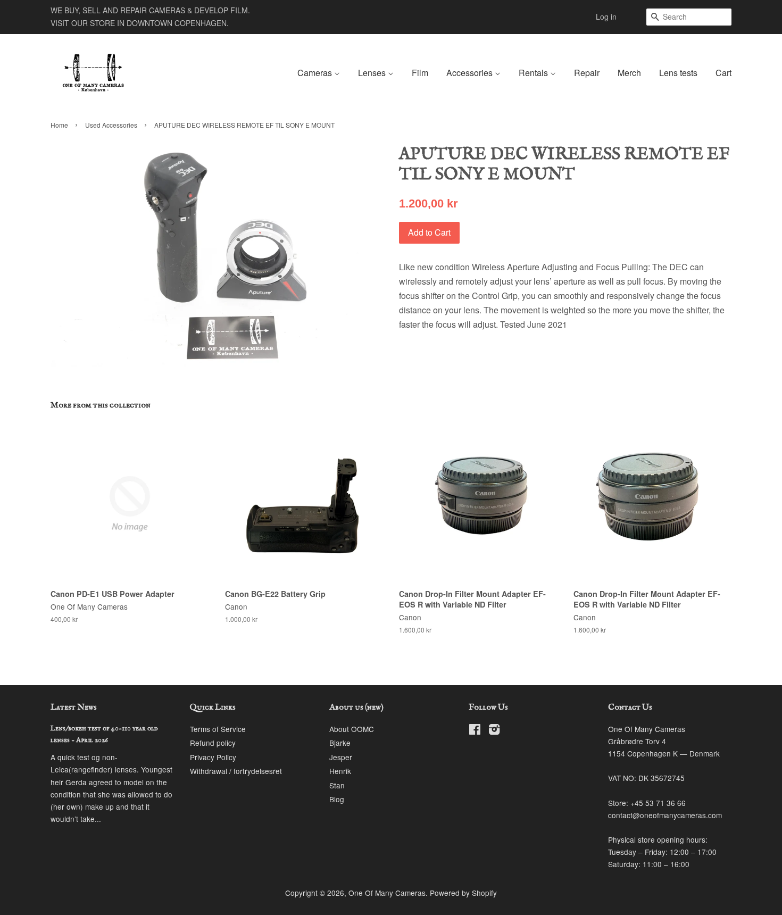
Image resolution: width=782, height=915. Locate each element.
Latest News (74, 707)
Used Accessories (111, 124)
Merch (629, 72)
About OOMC (351, 728)
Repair (587, 72)
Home (59, 124)
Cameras (315, 72)
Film (420, 72)
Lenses (373, 72)
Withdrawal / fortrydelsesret (236, 771)
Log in (606, 16)
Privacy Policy (213, 757)
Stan (337, 785)
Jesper (340, 757)
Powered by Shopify (463, 892)
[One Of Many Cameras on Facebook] (475, 731)
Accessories (470, 72)
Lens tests (678, 72)
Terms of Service (218, 728)
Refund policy (213, 742)
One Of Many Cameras (387, 892)
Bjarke (340, 742)
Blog (336, 799)
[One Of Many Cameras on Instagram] (494, 731)
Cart (723, 72)
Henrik (340, 771)
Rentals (534, 72)
